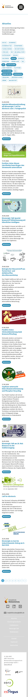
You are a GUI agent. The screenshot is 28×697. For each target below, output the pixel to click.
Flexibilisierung (7, 49)
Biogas (13, 58)
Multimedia (5, 58)
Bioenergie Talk (7, 45)
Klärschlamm (11, 64)
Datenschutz (14, 645)
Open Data (5, 52)
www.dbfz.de (8, 664)
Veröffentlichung (16, 77)
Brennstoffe (15, 61)
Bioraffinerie (18, 45)
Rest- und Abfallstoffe (18, 52)
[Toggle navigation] (21, 7)
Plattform (17, 68)
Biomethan (5, 61)
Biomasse (21, 58)
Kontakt (14, 638)
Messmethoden (19, 49)
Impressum (14, 642)
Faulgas (15, 55)
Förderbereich (14, 632)
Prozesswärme (6, 71)
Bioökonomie (6, 55)
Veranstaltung (6, 74)
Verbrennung (18, 74)
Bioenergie (12, 42)
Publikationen (14, 625)
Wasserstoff (13, 80)
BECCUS (4, 42)
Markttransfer (7, 68)
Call (23, 61)
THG (15, 71)
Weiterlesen (6, 138)
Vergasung (5, 77)
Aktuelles (14, 618)
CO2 (3, 64)
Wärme (4, 80)
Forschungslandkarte (14, 622)
